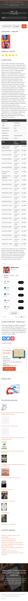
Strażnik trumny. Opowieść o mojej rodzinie (12, 542)
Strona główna (5, 31)
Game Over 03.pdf (6, 154)
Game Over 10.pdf (6, 235)
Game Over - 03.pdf (7, 180)
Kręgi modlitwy (5, 537)
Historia (11, 5)
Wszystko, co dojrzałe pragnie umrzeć (10, 535)
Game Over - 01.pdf (7, 192)
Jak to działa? (12, 4)
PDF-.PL (14, 12)
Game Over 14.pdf (6, 222)
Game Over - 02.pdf (7, 188)
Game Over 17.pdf (6, 218)
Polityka (22, 4)
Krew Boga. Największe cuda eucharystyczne (12, 544)
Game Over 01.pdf (6, 201)
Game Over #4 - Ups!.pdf (6, 172)
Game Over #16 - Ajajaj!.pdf (6, 176)
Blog (18, 4)
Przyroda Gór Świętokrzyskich (8, 540)
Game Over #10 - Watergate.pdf (6, 147)
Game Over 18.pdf (6, 209)
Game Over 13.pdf (6, 226)
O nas (6, 4)
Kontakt (17, 5)
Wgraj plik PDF (9, 368)
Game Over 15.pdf (6, 150)
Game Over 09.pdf (6, 184)
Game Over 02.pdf (6, 163)
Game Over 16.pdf (6, 214)
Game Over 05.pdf (6, 159)
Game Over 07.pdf (6, 197)
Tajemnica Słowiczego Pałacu (8, 538)
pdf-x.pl (3, 598)
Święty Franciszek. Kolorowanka (9, 551)
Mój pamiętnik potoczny (7, 545)
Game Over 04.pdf (6, 167)
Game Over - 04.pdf (7, 205)
